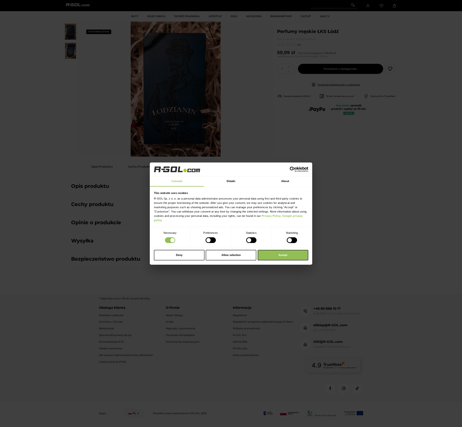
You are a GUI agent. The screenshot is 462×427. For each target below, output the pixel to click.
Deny (179, 255)
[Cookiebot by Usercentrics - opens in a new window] (292, 169)
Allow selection (231, 255)
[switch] (211, 240)
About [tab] (285, 181)
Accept (282, 255)
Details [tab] (231, 181)
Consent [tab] (176, 181)
